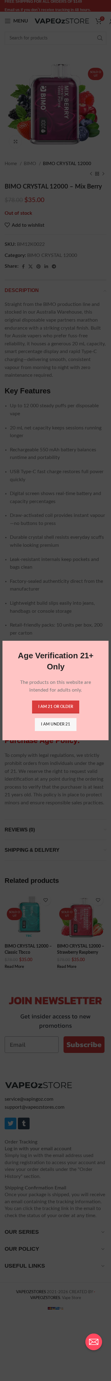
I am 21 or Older (55, 707)
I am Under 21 (55, 724)
